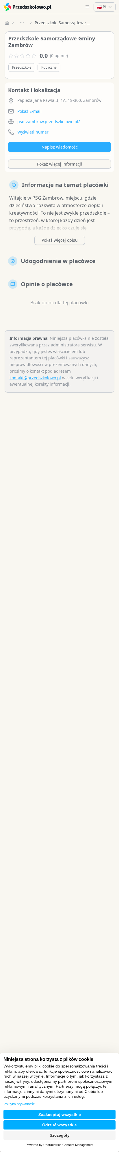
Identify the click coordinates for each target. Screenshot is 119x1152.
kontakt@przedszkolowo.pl (35, 377)
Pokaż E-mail (29, 111)
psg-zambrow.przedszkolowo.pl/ (48, 121)
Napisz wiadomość (60, 147)
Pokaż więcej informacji (59, 164)
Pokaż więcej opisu (60, 240)
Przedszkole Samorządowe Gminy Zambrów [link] (63, 22)
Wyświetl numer (33, 132)
